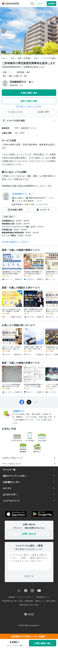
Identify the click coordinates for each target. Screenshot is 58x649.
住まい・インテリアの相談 (45, 58)
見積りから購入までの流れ (30, 106)
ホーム (4, 58)
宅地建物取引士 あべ (22, 193)
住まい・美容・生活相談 (20, 58)
